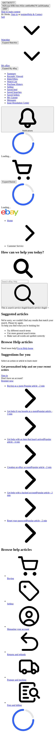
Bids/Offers (12, 79)
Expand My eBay (9, 68)
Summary (11, 73)
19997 (4, 9)
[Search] (24, 294)
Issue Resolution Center (18, 103)
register (24, 14)
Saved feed (12, 89)
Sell (3, 17)
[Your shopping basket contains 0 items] (23, 179)
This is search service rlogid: (14, 307)
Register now (7, 381)
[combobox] (14, 281)
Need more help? (9, 348)
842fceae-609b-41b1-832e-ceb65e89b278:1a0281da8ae (25, 6)
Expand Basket (8, 182)
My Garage (12, 97)
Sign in (14, 14)
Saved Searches (14, 92)
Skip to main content (10, 11)
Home (10, 220)
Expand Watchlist (9, 43)
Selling (10, 87)
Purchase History (15, 84)
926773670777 (8, 3)
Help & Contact (35, 14)
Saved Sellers (13, 95)
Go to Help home (25, 348)
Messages (11, 100)
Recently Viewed (15, 76)
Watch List (12, 81)
